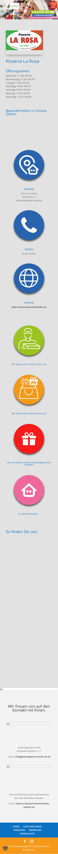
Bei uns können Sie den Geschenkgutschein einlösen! (29, 463)
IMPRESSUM (35, 830)
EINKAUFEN (19, 830)
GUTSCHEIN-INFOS (32, 826)
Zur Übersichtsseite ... (29, 513)
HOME (16, 826)
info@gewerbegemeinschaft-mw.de (32, 756)
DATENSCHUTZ (27, 833)
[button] (5, 848)
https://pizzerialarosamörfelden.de (29, 307)
